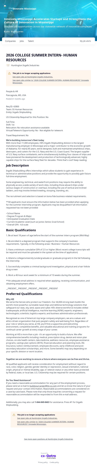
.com (54, 386)
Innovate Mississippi (24, 8)
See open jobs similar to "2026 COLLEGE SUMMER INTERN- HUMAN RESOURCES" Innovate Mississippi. (51, 81)
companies (10, 41)
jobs (22, 41)
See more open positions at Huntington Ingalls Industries (48, 439)
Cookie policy (54, 462)
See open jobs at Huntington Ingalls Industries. (33, 77)
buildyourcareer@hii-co (41, 386)
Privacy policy (43, 462)
